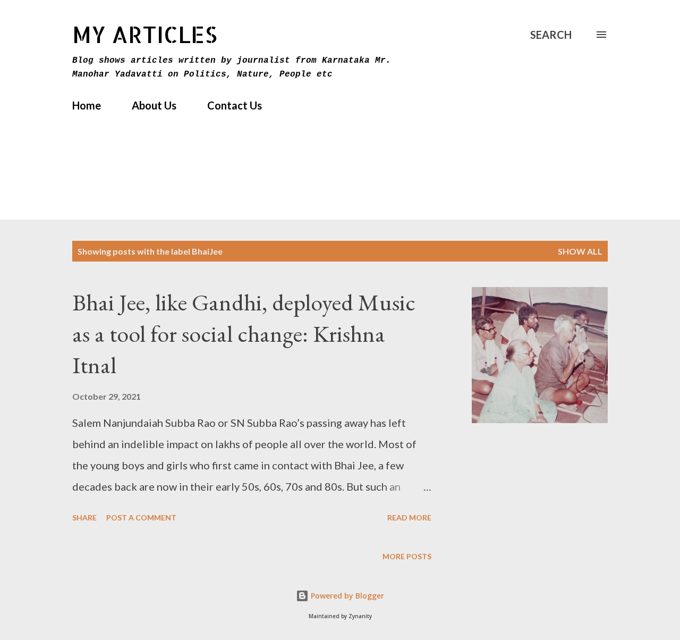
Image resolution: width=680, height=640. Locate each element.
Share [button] (84, 517)
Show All (580, 251)
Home (86, 105)
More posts (406, 556)
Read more (409, 517)
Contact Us (234, 105)
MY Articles (144, 34)
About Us (154, 105)
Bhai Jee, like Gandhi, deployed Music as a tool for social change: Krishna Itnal (243, 333)
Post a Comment (141, 517)
